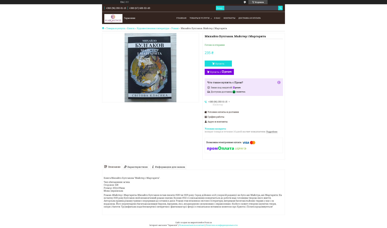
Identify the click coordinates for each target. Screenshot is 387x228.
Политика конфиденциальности (222, 225)
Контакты (229, 18)
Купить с (215, 71)
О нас (217, 18)
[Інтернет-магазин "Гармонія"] (113, 18)
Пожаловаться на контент (191, 225)
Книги (131, 28)
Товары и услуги (200, 18)
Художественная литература (153, 28)
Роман (175, 28)
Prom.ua (208, 222)
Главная (181, 18)
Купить (219, 63)
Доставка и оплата (249, 18)
